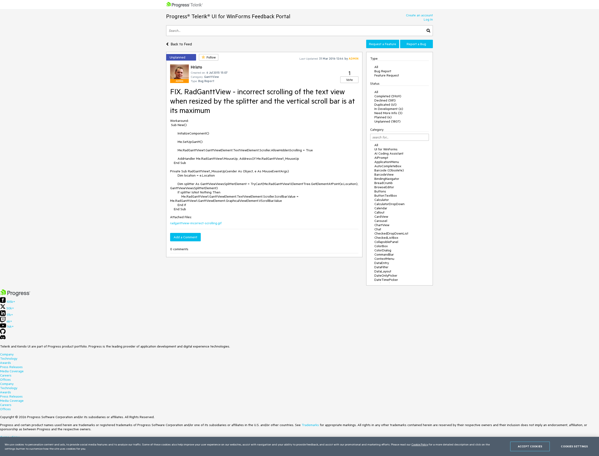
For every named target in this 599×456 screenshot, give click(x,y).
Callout (379, 212)
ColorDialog (382, 250)
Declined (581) (385, 100)
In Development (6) (388, 109)
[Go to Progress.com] (15, 295)
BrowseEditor (384, 187)
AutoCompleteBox (387, 166)
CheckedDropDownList (391, 233)
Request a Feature (382, 44)
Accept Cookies (530, 446)
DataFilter (381, 267)
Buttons (380, 191)
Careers (5, 375)
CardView (381, 216)
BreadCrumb (383, 183)
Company (7, 354)
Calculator (381, 200)
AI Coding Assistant (388, 153)
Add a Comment (185, 237)
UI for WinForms (386, 149)
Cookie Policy (419, 444)
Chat (377, 229)
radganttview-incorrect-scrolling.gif (196, 223)
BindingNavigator (386, 179)
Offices (5, 379)
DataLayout (382, 271)
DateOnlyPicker (385, 275)
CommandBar (384, 254)
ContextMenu (384, 259)
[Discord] (3, 338)
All (376, 67)
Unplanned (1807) (387, 121)
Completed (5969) (387, 96)
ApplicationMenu (386, 162)
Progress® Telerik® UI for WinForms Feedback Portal (228, 16)
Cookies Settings (574, 446)
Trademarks (310, 425)
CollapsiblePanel (386, 242)
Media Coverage (12, 371)
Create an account (419, 15)
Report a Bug (416, 44)
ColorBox (381, 246)
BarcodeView (384, 174)
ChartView (381, 225)
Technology (8, 358)
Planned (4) (383, 117)
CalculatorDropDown (389, 204)
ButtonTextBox (385, 195)
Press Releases (11, 367)
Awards (5, 363)
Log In (428, 19)
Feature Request (386, 75)
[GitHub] (3, 333)
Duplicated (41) (385, 104)
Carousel (380, 221)
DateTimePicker (386, 280)
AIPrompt (381, 158)
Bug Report (382, 71)
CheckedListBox (386, 237)
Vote (349, 80)
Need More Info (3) (388, 113)
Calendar (380, 208)
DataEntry (381, 263)
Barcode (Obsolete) (389, 170)
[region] (299, 446)
